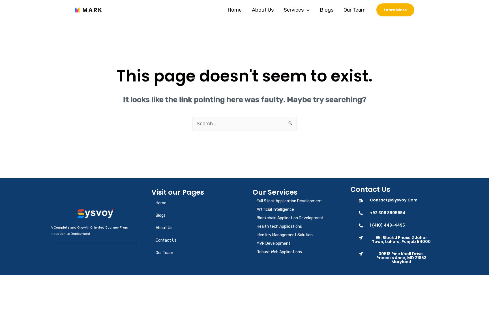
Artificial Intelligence (275, 209)
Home (235, 10)
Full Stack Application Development (289, 201)
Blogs (326, 10)
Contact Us (166, 240)
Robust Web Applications (279, 252)
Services (294, 10)
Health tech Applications (279, 226)
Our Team (355, 10)
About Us (263, 10)
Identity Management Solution (285, 235)
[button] (395, 240)
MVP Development (273, 243)
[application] (307, 10)
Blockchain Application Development (290, 218)
